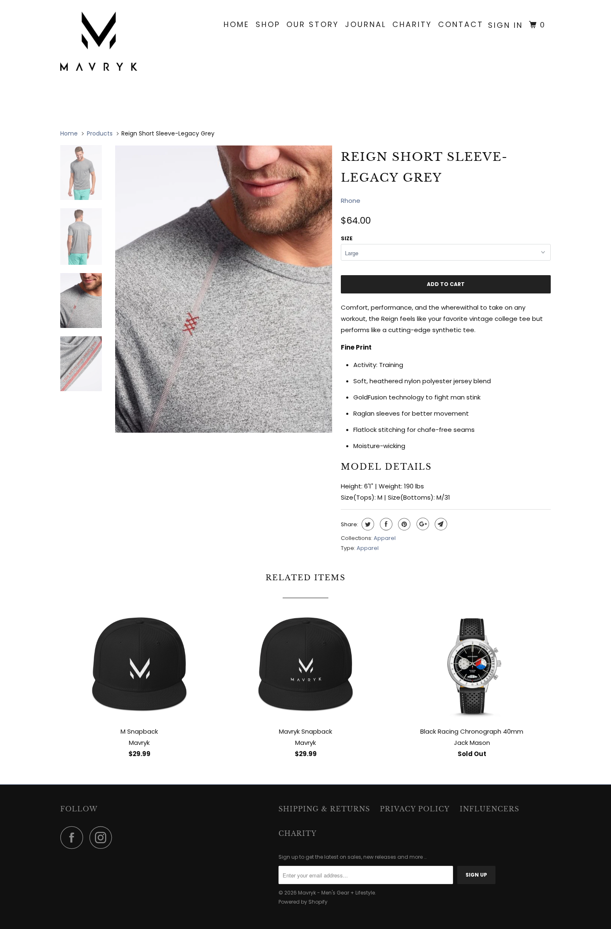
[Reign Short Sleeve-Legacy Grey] (224, 288)
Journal (365, 24)
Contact (460, 24)
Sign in (505, 25)
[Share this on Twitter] (367, 524)
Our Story (312, 24)
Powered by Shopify (303, 901)
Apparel (385, 538)
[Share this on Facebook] (385, 524)
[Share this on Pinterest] (403, 524)
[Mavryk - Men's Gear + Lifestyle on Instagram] (103, 837)
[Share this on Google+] (421, 524)
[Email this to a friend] (440, 524)
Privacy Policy (415, 809)
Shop (268, 24)
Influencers (489, 809)
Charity (412, 24)
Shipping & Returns (324, 809)
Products (100, 133)
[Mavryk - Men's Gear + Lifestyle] (102, 41)
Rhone (350, 200)
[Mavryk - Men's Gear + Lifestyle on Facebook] (74, 837)
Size (346, 238)
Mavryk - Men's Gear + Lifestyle (336, 892)
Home (236, 24)
